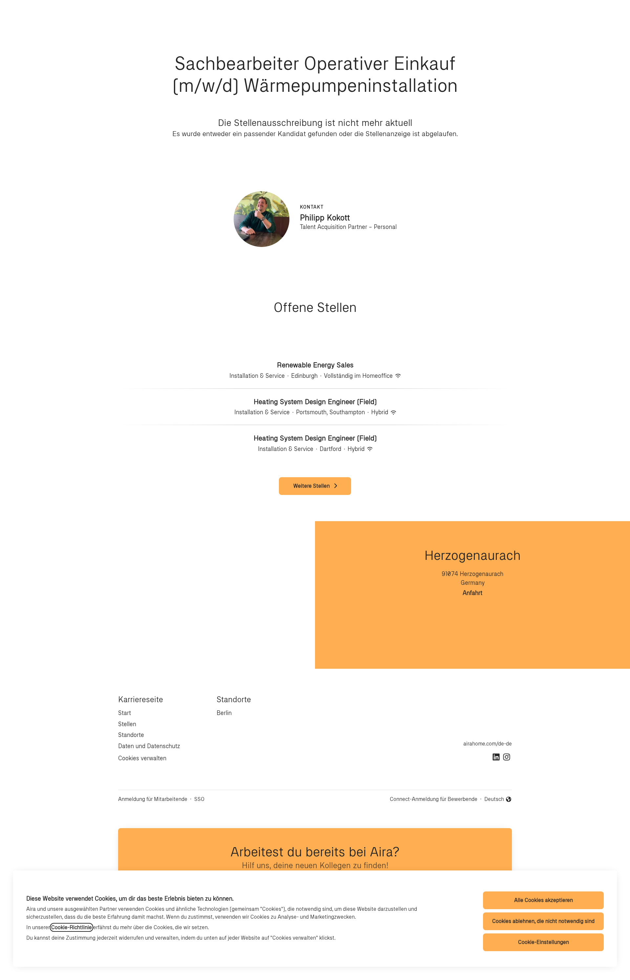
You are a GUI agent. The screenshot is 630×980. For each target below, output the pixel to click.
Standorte (131, 735)
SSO (199, 799)
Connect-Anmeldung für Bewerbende (433, 799)
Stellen (127, 724)
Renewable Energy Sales (315, 365)
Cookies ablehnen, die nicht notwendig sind (543, 921)
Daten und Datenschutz (149, 746)
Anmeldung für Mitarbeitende (152, 799)
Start (124, 713)
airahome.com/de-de (487, 744)
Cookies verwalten (142, 758)
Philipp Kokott (325, 217)
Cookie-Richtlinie (71, 927)
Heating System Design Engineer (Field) (315, 402)
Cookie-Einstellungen (543, 942)
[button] (617, 13)
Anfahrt (472, 593)
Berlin (224, 713)
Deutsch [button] (498, 799)
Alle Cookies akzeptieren (543, 900)
